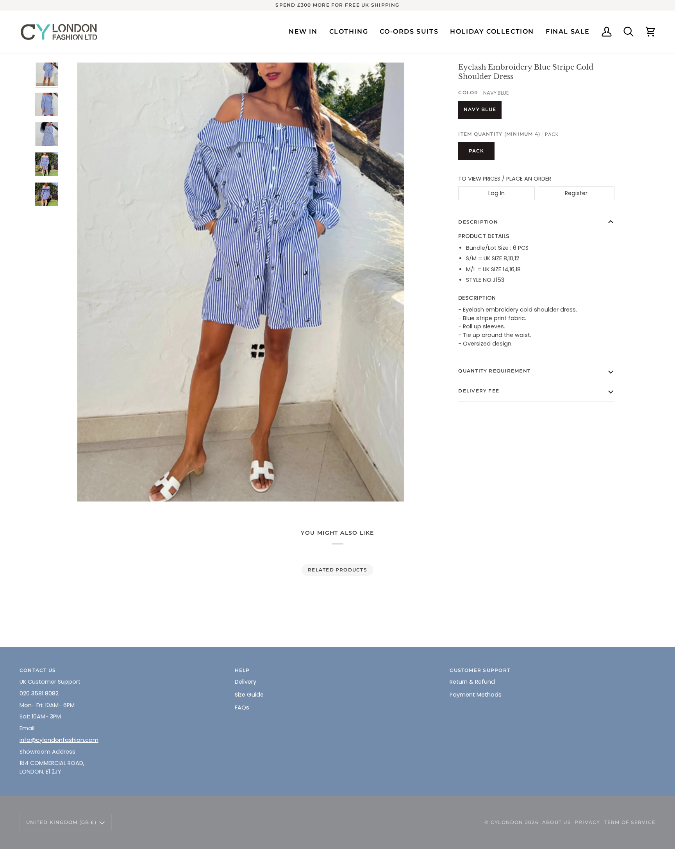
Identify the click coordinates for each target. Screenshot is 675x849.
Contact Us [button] (38, 670)
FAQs (242, 707)
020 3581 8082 (39, 693)
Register (576, 193)
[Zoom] (237, 282)
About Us (556, 822)
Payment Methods (476, 695)
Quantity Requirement (494, 371)
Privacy (587, 822)
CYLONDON (507, 822)
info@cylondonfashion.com (59, 740)
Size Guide (249, 695)
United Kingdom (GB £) (61, 822)
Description (478, 222)
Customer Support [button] (480, 670)
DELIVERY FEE (478, 391)
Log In (496, 193)
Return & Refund (472, 682)
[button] (348, 32)
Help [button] (242, 670)
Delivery (245, 682)
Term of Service (629, 822)
